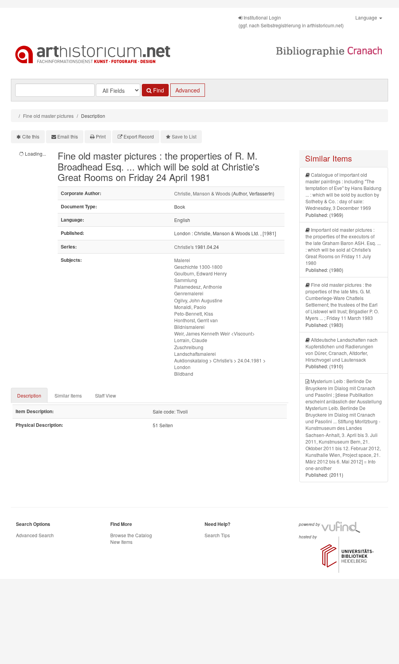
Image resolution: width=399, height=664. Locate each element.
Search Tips (217, 535)
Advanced (187, 90)
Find (158, 90)
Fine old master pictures (48, 115)
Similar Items (68, 395)
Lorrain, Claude (190, 340)
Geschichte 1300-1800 (198, 266)
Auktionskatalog (191, 360)
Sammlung (185, 280)
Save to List (184, 136)
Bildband (183, 373)
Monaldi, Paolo (190, 307)
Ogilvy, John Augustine (198, 300)
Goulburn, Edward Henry (200, 273)
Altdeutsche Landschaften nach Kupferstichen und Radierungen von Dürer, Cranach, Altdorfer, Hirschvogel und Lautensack (341, 349)
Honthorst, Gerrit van (196, 320)
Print (101, 136)
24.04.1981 (250, 360)
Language (366, 17)
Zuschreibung (188, 347)
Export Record (139, 136)
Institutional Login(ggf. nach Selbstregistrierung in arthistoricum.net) (291, 21)
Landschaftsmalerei (195, 353)
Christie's (184, 246)
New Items (121, 541)
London (182, 367)
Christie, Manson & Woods (202, 193)
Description (29, 395)
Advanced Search (35, 535)
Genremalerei (188, 293)
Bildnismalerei (189, 326)
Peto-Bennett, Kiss (193, 313)
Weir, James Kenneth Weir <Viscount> (214, 333)
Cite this (30, 136)
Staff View (105, 395)
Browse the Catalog (131, 535)
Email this (67, 136)
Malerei (182, 260)
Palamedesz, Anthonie (198, 286)
